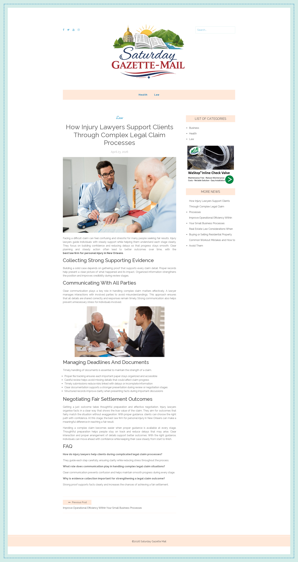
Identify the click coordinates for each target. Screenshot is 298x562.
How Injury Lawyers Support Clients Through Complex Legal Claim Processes (209, 206)
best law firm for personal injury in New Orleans (93, 253)
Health (143, 94)
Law (156, 94)
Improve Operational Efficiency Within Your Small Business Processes (102, 507)
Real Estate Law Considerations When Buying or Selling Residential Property (211, 231)
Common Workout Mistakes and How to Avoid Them (212, 243)
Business (194, 127)
